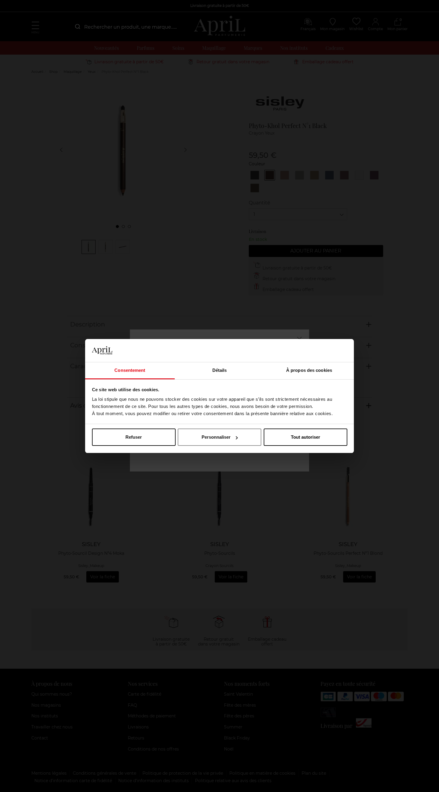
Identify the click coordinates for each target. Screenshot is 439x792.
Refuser (133, 437)
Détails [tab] (219, 370)
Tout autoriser (305, 437)
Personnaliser (216, 437)
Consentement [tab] (129, 370)
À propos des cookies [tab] (309, 370)
